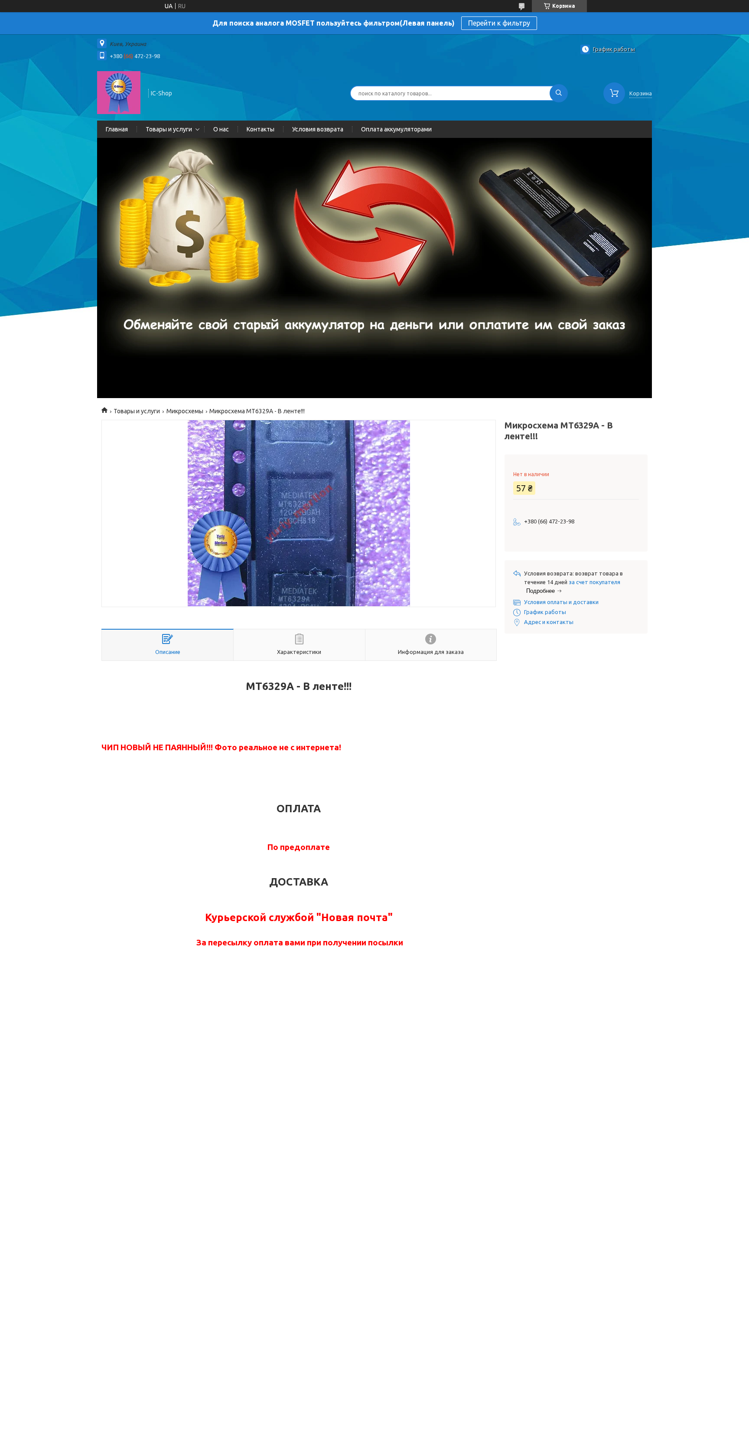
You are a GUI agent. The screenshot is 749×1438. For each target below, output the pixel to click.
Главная (117, 129)
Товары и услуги (169, 129)
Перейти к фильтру (499, 23)
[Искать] (559, 93)
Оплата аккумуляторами (396, 129)
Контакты (260, 129)
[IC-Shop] (118, 92)
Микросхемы (184, 411)
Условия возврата (317, 129)
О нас (221, 129)
